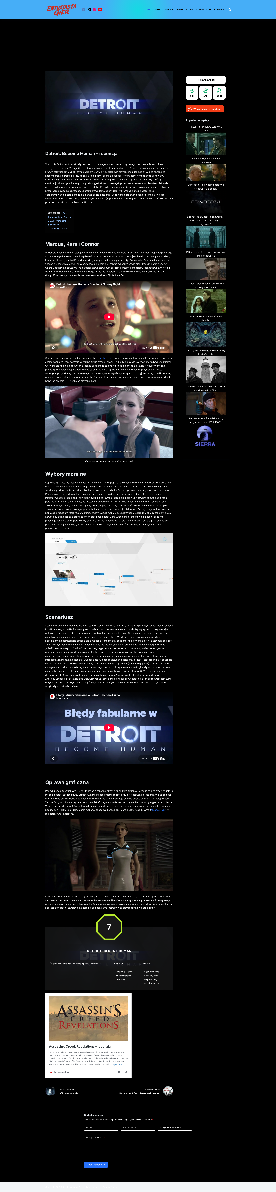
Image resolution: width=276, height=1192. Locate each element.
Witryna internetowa (170, 1127)
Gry (149, 9)
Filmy (158, 9)
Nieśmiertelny (158, 809)
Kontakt (219, 9)
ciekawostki (203, 9)
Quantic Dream (106, 358)
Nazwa (90, 1127)
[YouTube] (100, 9)
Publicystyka (185, 9)
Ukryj (64, 213)
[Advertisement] (138, 41)
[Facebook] (83, 9)
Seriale (169, 9)
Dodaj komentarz (95, 1137)
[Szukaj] (230, 9)
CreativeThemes (110, 1187)
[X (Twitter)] (89, 9)
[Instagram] (94, 9)
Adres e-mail (130, 1127)
